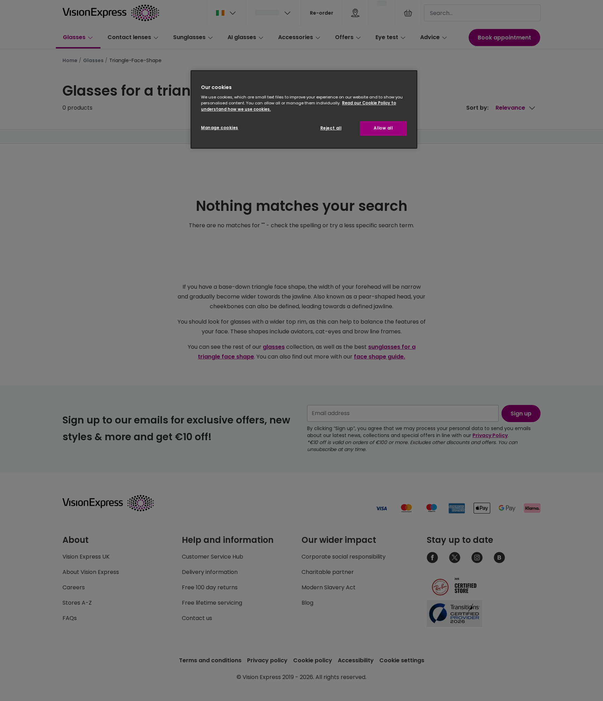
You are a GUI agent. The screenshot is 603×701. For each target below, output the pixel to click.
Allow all (383, 128)
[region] (304, 109)
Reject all (331, 128)
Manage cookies (219, 128)
